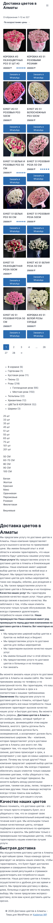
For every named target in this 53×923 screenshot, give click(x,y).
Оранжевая (9, 493)
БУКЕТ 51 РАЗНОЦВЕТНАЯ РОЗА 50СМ (12, 266)
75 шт (6, 442)
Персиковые (10, 497)
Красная (8, 486)
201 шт (7, 449)
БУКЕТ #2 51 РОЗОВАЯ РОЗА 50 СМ (14, 318)
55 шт (6, 434)
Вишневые (9, 510)
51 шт (6, 431)
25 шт (6, 416)
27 (6, 352)
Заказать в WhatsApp (15, 76)
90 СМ (7, 467)
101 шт (7, 445)
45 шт (6, 427)
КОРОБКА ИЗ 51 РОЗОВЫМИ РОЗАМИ (36, 60)
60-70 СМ (9, 460)
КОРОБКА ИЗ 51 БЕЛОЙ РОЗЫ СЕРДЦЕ (36, 318)
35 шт (6, 423)
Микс (6, 489)
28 (13, 352)
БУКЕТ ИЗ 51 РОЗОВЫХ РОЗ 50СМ (11, 112)
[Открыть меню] (47, 5)
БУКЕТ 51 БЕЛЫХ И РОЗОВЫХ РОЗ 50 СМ (14, 165)
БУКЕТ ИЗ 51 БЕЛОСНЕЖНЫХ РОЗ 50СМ (36, 112)
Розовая (8, 500)
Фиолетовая (10, 504)
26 (44, 347)
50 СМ (6, 456)
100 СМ (7, 471)
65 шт (6, 438)
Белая (6, 478)
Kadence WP (40, 914)
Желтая (7, 482)
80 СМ (6, 464)
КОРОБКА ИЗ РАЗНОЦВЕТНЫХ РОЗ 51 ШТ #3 (13, 60)
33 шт (6, 419)
